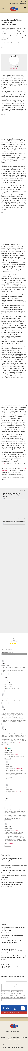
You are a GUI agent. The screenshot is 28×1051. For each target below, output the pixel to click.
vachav (16, 686)
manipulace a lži (19, 991)
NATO (11, 997)
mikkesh (16, 754)
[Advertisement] (14, 126)
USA (14, 997)
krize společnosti (20, 995)
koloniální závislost (6, 989)
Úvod (7, 1031)
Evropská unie (5, 999)
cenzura (18, 993)
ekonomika (12, 995)
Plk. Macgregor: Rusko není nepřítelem (14, 865)
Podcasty (7, 1047)
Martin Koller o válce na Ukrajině (12, 935)
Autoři (13, 1031)
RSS (23, 1047)
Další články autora (14, 68)
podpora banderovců (12, 984)
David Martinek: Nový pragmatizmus (13, 870)
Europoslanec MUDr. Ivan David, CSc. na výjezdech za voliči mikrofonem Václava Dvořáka (13, 928)
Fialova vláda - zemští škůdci (8, 993)
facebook (4, 463)
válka (15, 986)
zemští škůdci (5, 997)
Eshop (19, 1031)
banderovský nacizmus (7, 986)
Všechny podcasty (21, 966)
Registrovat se (23, 3)
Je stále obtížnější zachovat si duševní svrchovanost (13, 876)
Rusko (12, 991)
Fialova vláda (5, 995)
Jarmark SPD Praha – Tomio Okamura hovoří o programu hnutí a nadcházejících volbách (13, 942)
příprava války (16, 989)
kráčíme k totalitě (21, 997)
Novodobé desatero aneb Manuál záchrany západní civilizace (11, 859)
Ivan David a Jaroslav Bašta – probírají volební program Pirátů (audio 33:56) (13, 956)
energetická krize (6, 991)
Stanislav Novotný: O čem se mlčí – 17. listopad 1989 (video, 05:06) (12, 883)
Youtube (16, 1047)
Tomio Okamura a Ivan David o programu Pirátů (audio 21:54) (11, 950)
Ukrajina (4, 984)
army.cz (10, 340)
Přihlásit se (15, 3)
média (11, 999)
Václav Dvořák (19, 768)
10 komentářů (15, 43)
